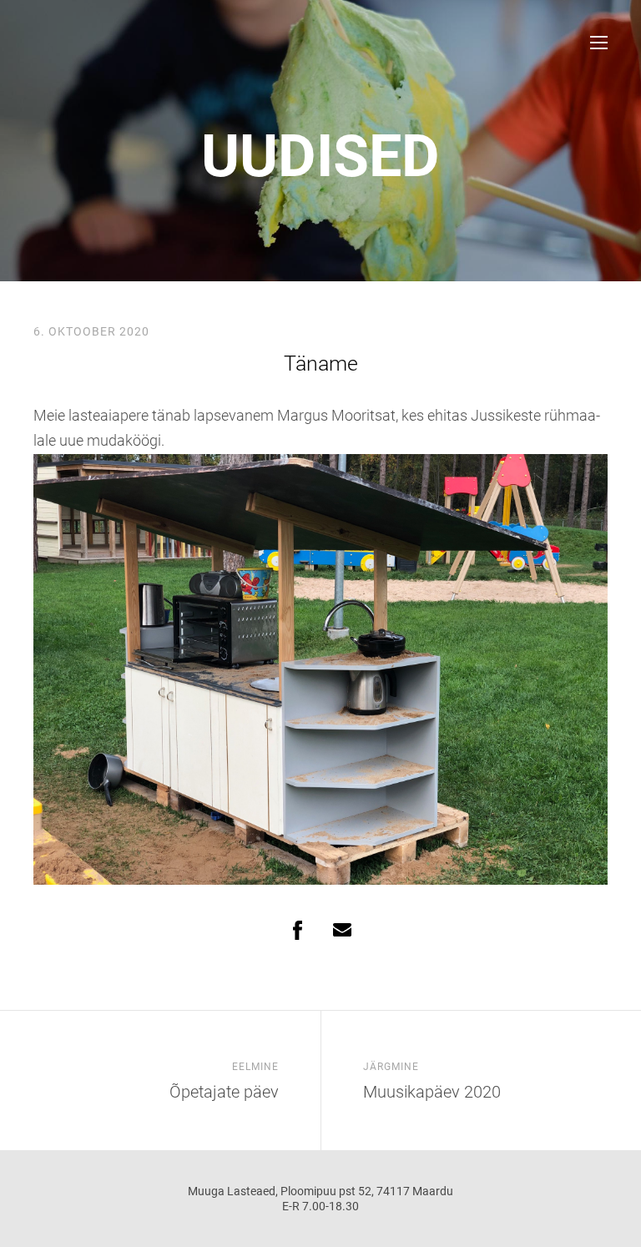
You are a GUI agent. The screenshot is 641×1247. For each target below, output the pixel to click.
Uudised (320, 156)
